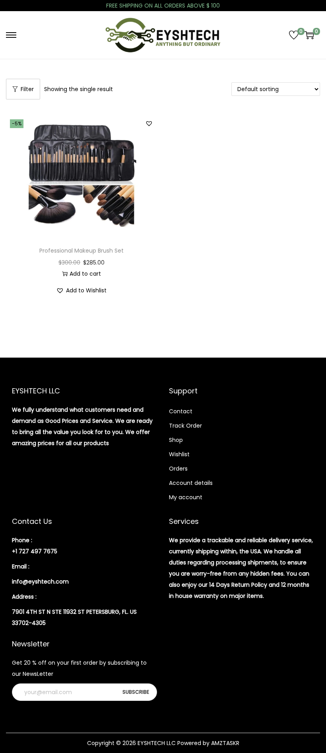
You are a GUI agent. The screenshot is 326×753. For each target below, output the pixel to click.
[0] (294, 35)
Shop (176, 440)
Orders (178, 469)
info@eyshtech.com (40, 582)
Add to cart (85, 274)
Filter (27, 89)
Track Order (185, 426)
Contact (180, 411)
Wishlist (179, 454)
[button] (149, 123)
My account (185, 497)
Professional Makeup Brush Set (81, 251)
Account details (191, 483)
